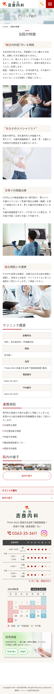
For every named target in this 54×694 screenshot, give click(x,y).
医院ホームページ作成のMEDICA (27, 690)
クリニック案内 (9, 490)
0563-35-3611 (24, 533)
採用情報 (10, 637)
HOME (5, 26)
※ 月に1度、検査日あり (39, 581)
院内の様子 (7, 498)
